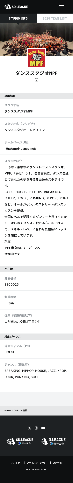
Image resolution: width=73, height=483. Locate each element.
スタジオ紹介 (13, 161)
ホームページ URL (16, 142)
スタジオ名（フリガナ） (20, 124)
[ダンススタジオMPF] (36, 58)
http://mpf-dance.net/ (20, 148)
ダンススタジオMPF (36, 73)
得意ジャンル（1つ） (18, 346)
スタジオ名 (11, 105)
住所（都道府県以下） (19, 315)
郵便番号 (10, 278)
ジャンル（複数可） (17, 364)
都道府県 (10, 297)
